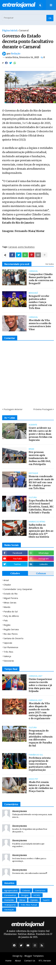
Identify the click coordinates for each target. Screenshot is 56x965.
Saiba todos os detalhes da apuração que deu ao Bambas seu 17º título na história (41, 530)
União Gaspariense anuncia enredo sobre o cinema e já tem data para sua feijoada (40, 685)
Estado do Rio (11, 593)
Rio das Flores (11, 633)
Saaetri (46, 900)
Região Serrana (11, 629)
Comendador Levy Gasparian (18, 589)
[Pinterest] (31, 254)
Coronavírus (10, 895)
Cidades (15, 573)
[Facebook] (6, 63)
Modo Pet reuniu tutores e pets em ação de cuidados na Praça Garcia (41, 786)
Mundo (7, 607)
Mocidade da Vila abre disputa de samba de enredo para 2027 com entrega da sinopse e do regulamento (40, 711)
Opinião (34, 900)
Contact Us (29, 960)
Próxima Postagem (42, 409)
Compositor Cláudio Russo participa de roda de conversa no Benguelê (41, 279)
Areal (6, 580)
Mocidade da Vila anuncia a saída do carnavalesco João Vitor (40, 325)
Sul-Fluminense (11, 647)
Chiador (7, 584)
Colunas (41, 573)
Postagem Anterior (13, 409)
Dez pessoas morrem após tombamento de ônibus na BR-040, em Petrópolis (40, 458)
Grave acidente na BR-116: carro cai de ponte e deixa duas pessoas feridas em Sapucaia (40, 433)
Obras (22, 900)
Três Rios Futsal (29, 904)
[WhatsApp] (15, 63)
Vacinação (9, 909)
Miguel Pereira (11, 598)
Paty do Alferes (11, 615)
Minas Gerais (10, 602)
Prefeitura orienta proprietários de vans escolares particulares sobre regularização (40, 763)
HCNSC (36, 895)
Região (7, 624)
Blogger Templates (34, 955)
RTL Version (45, 960)
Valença (7, 656)
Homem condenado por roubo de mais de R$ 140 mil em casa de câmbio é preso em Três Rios (41, 482)
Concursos (40, 890)
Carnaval (24, 30)
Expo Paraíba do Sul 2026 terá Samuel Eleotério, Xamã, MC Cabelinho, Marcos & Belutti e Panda (41, 506)
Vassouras (9, 660)
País (6, 620)
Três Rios (8, 651)
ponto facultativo (26, 247)
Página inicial (9, 30)
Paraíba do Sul (11, 611)
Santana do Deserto (13, 638)
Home (8, 960)
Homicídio (9, 900)
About (18, 960)
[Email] (38, 254)
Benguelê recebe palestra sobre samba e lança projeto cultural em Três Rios (40, 302)
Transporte (10, 904)
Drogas (24, 895)
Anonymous (19, 811)
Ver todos (49, 264)
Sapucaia (8, 642)
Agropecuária (10, 890)
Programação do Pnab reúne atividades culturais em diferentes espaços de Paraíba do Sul (41, 738)
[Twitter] (10, 63)
